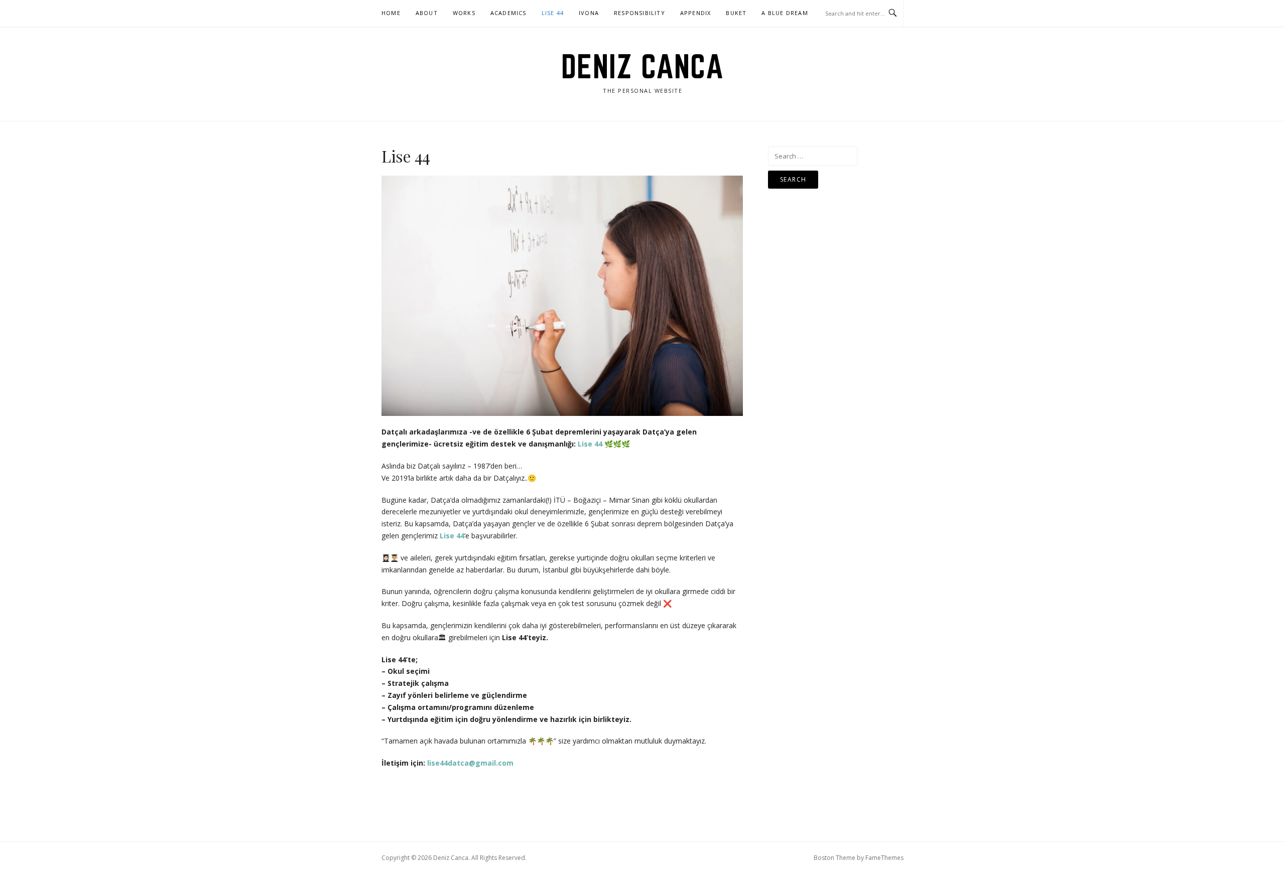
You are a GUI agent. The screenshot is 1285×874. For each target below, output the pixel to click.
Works (464, 13)
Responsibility (639, 13)
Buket (736, 13)
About (427, 13)
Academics (508, 13)
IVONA (589, 13)
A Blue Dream (784, 13)
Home (391, 13)
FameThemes (884, 857)
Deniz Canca (642, 66)
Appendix (695, 13)
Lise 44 (553, 13)
